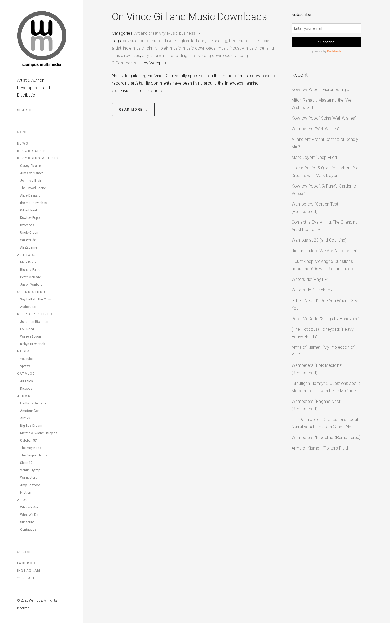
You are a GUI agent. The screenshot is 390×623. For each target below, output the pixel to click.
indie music (133, 48)
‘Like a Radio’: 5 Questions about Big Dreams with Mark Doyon (325, 171)
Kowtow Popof (30, 218)
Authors (26, 255)
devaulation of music (142, 40)
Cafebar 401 (29, 440)
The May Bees (30, 448)
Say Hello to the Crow (35, 299)
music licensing (260, 48)
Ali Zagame (28, 247)
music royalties (126, 55)
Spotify (25, 366)
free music (239, 40)
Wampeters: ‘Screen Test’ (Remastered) (315, 208)
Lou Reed (27, 329)
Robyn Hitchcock (32, 344)
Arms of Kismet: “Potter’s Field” (320, 448)
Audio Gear (28, 307)
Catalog (26, 374)
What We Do (29, 515)
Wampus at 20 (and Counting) (319, 240)
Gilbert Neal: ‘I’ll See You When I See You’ (325, 304)
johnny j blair (157, 48)
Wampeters (28, 478)
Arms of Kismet (31, 173)
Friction (25, 492)
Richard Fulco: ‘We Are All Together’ (324, 250)
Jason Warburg (31, 284)
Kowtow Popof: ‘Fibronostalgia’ (321, 89)
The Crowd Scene (33, 188)
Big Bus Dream (31, 426)
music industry (231, 48)
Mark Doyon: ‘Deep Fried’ (315, 157)
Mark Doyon (28, 262)
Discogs (26, 388)
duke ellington (176, 40)
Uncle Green (29, 232)
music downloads (199, 48)
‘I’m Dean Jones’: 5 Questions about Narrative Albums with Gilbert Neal (325, 423)
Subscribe (27, 522)
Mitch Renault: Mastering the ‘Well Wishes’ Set (322, 104)
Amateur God (30, 411)
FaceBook (27, 563)
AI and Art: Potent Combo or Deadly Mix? (325, 143)
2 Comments (124, 63)
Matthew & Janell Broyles (38, 433)
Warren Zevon (30, 336)
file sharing (217, 40)
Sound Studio (32, 292)
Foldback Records (33, 403)
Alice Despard (30, 195)
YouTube (26, 359)
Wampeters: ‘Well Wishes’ (315, 128)
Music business (181, 33)
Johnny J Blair (30, 180)
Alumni (24, 396)
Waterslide (28, 240)
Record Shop (31, 151)
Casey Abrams (31, 166)
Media (23, 351)
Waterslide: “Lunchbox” (313, 290)
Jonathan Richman (34, 322)
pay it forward (155, 55)
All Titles (26, 381)
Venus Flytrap (30, 470)
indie (254, 40)
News (22, 143)
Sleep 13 (26, 463)
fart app (198, 40)
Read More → (133, 109)
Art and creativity (149, 33)
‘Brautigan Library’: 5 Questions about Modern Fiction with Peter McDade (326, 387)
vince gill (242, 55)
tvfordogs (27, 225)
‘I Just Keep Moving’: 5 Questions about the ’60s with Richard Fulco (322, 265)
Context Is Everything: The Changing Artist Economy (325, 226)
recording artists (185, 55)
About (24, 500)
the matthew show (33, 203)
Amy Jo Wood (30, 485)
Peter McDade (30, 277)
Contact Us (28, 529)
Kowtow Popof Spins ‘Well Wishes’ (324, 118)
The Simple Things (33, 455)
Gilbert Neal (28, 210)
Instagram (29, 570)
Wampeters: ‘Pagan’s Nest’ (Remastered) (316, 405)
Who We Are (29, 507)
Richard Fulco (30, 270)
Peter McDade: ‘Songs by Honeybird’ (325, 318)
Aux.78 (25, 418)
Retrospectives (35, 314)
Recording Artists (38, 158)
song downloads (217, 55)
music (175, 48)
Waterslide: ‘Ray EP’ (310, 279)
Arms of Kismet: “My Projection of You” (323, 351)
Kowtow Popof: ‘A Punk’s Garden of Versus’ (324, 190)
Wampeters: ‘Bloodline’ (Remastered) (326, 437)
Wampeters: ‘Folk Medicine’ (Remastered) (317, 369)
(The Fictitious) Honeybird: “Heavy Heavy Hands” (323, 333)
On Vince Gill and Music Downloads (189, 17)
